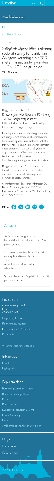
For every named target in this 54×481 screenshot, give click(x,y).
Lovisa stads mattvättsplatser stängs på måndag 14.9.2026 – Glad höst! (24, 254)
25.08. (7, 232)
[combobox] (33, 3)
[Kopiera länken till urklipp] (41, 207)
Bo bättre (7, 399)
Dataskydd (8, 334)
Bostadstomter (10, 404)
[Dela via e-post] (34, 207)
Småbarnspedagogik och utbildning (21, 426)
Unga (5, 420)
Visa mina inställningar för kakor (18, 346)
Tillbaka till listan (13, 34)
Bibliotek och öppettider (15, 394)
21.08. (7, 272)
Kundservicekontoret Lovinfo (18, 410)
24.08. (7, 260)
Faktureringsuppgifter (14, 323)
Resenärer (9, 446)
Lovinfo (6, 363)
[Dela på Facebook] (13, 207)
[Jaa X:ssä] (20, 207)
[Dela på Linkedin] (27, 207)
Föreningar (10, 453)
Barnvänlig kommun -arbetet (18, 388)
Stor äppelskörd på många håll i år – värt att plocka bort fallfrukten (26, 278)
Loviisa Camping (11, 415)
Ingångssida (8, 368)
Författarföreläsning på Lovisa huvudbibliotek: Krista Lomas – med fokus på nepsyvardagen (26, 240)
